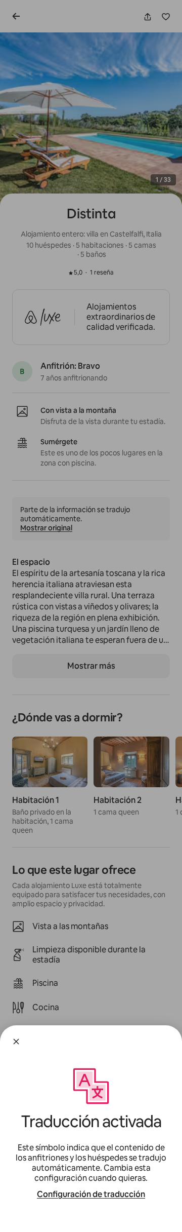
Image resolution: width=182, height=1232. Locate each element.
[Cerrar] (16, 1041)
